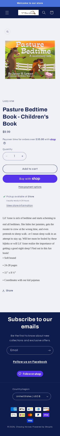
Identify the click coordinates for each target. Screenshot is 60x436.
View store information (19, 205)
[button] (7, 12)
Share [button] (9, 290)
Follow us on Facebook (30, 361)
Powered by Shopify (42, 427)
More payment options (30, 187)
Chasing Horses (24, 427)
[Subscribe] (49, 350)
